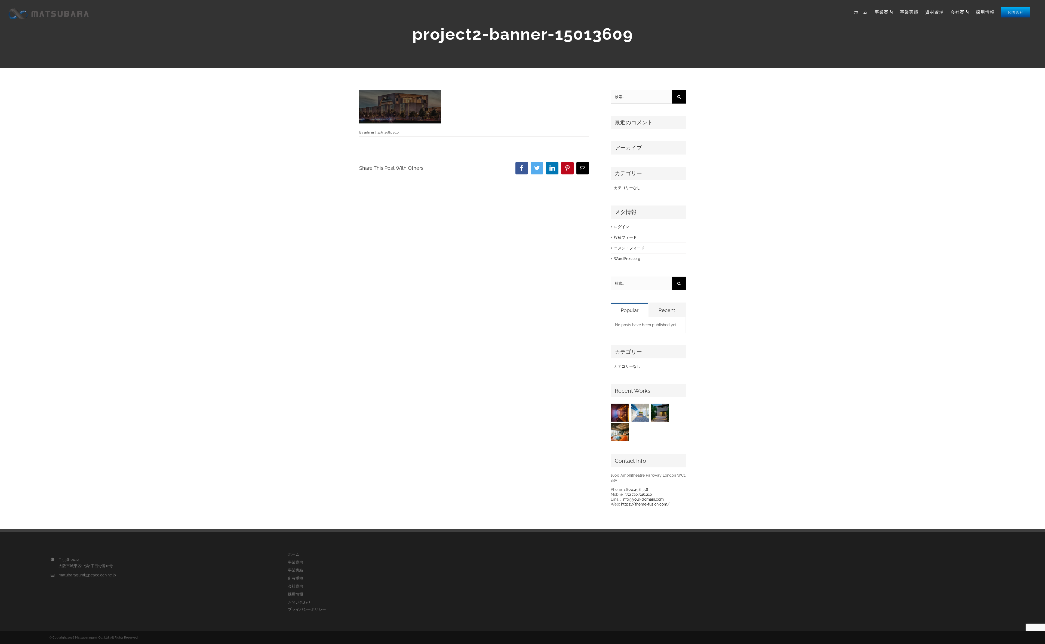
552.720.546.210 (638, 494)
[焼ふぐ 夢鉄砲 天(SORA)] (620, 412)
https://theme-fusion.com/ (645, 504)
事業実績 (295, 570)
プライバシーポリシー (307, 609)
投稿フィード (625, 237)
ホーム (293, 554)
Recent (667, 310)
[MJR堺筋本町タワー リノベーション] (620, 432)
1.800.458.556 (636, 489)
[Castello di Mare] (659, 412)
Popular (629, 310)
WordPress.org (627, 258)
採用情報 (295, 594)
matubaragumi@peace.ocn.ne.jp (87, 575)
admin (369, 132)
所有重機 (295, 578)
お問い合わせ (299, 602)
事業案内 (295, 562)
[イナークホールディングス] (640, 412)
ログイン (621, 227)
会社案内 (295, 586)
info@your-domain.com (643, 499)
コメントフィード (629, 248)
